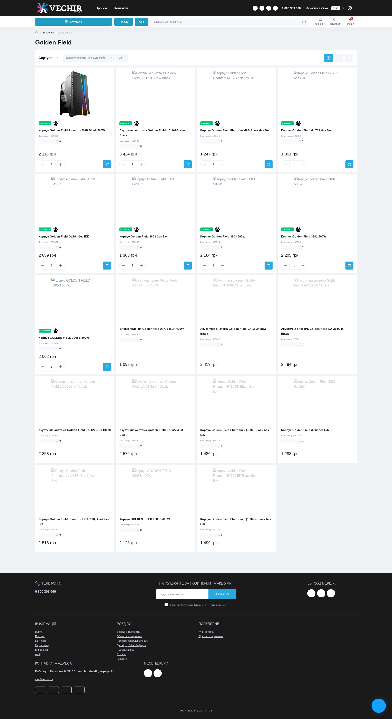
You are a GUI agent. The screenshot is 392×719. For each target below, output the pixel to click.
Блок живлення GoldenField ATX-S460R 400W (151, 328)
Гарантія (122, 658)
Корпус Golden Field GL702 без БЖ (306, 130)
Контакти (121, 8)
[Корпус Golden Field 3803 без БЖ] (155, 200)
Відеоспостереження (210, 636)
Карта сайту (42, 645)
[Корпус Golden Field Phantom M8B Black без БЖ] (236, 94)
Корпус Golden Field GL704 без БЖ (64, 236)
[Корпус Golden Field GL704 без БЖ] (75, 200)
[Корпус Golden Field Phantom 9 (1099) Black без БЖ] (236, 402)
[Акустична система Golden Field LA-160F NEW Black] (236, 301)
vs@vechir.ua (44, 679)
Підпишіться (222, 594)
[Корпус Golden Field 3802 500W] (317, 200)
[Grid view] (328, 58)
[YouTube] (331, 593)
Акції (142, 21)
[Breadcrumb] (36, 32)
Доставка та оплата (128, 631)
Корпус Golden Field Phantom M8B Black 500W (72, 130)
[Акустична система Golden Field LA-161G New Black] (155, 94)
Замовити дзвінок (317, 8)
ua (336, 8)
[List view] (339, 58)
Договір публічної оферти (131, 645)
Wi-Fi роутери (206, 631)
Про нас (102, 8)
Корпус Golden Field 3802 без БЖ (305, 430)
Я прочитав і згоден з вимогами (198, 605)
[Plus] (60, 164)
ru (343, 8)
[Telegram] (148, 673)
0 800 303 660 (45, 591)
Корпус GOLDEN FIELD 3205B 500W (64, 337)
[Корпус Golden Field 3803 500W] (236, 200)
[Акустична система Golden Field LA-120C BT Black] (75, 402)
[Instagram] (321, 593)
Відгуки (39, 631)
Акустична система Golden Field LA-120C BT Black (75, 430)
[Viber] (158, 673)
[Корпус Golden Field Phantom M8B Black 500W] (75, 94)
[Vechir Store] (59, 8)
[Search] (304, 22)
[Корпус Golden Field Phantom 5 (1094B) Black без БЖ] (236, 491)
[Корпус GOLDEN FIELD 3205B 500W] (75, 301)
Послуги (123, 21)
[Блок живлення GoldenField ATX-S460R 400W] (155, 301)
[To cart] (107, 164)
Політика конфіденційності (194, 605)
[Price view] (349, 58)
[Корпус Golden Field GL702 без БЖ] (317, 94)
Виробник (48, 32)
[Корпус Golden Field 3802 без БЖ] (317, 402)
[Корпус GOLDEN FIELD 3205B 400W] (155, 491)
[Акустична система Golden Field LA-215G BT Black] (317, 301)
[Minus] (43, 164)
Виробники (41, 649)
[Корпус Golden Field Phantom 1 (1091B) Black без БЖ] (75, 491)
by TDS (208, 710)
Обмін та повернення (129, 636)
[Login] (349, 8)
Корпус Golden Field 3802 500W (303, 236)
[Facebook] (311, 593)
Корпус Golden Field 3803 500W (222, 236)
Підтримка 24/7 (125, 649)
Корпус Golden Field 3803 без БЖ (143, 236)
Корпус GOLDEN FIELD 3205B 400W (144, 519)
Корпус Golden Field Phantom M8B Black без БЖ (235, 130)
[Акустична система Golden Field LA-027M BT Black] (155, 402)
